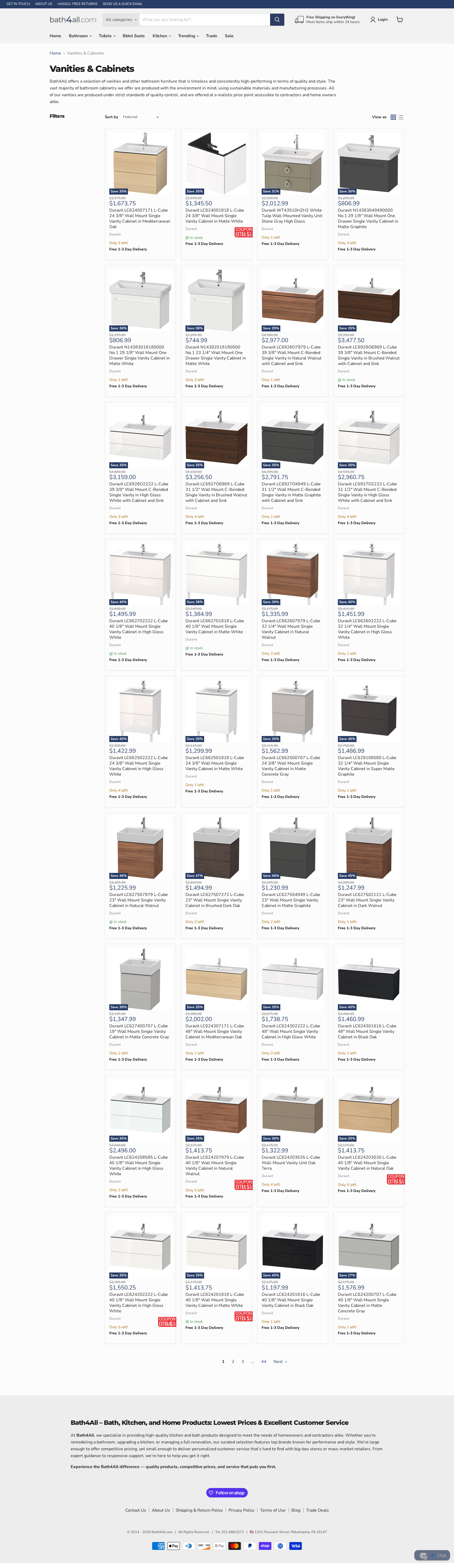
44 (263, 1362)
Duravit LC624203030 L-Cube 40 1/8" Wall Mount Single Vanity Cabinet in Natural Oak (367, 1162)
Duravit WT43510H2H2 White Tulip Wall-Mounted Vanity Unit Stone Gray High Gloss (292, 215)
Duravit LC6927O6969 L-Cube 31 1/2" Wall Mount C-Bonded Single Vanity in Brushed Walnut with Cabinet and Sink (216, 492)
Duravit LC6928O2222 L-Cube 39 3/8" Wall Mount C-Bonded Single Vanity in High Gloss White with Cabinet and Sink (138, 492)
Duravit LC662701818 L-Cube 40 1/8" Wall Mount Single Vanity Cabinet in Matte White (214, 626)
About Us (161, 1510)
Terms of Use (273, 1510)
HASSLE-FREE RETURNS (77, 4)
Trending (187, 36)
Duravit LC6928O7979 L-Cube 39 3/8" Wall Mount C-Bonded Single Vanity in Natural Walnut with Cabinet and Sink (292, 355)
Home (55, 36)
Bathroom (79, 36)
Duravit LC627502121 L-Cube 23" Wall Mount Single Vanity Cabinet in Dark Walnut (367, 900)
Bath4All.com (162, 1532)
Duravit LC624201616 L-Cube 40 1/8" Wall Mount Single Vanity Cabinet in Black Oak (291, 1300)
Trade (211, 36)
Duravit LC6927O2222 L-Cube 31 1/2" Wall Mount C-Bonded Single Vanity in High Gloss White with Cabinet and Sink (367, 492)
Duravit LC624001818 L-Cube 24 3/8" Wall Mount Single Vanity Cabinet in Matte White (214, 215)
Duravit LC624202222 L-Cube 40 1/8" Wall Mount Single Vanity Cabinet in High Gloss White (138, 1303)
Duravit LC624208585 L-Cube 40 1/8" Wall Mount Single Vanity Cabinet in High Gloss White (138, 1165)
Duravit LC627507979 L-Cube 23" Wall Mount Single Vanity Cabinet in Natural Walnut (138, 900)
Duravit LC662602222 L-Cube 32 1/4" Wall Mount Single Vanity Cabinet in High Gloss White (367, 629)
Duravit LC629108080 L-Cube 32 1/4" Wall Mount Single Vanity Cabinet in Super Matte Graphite (367, 766)
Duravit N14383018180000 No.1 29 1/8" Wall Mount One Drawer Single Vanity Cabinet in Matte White (139, 355)
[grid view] (393, 117)
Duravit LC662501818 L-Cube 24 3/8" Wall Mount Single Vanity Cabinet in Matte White (214, 763)
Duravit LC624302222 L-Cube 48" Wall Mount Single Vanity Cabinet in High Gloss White (291, 1031)
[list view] (400, 117)
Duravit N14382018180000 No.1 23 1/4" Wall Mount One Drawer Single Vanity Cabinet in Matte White (215, 355)
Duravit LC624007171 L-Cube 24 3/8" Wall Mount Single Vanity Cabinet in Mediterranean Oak (139, 218)
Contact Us (135, 1510)
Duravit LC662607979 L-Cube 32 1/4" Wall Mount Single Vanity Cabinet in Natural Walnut (291, 629)
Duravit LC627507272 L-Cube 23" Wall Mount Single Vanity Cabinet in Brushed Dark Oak (214, 900)
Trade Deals (317, 1510)
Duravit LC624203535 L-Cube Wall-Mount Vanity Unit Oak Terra (291, 1162)
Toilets (106, 36)
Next (279, 1362)
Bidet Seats (134, 36)
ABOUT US (43, 4)
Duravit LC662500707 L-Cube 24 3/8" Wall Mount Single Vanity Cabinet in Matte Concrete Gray (291, 766)
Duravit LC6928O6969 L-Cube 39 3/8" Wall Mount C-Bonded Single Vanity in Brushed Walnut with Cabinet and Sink (369, 355)
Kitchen (160, 36)
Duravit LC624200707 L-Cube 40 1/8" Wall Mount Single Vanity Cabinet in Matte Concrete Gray (367, 1303)
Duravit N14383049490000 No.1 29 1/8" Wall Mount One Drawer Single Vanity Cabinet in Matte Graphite (368, 218)
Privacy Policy (241, 1510)
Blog (295, 1510)
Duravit (115, 234)
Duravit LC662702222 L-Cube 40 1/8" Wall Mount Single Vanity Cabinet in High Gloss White (138, 629)
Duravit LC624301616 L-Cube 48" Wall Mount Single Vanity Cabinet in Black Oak (367, 1031)
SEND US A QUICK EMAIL (122, 4)
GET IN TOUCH (18, 4)
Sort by (111, 117)
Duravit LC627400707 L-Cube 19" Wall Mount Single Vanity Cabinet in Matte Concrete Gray (139, 1031)
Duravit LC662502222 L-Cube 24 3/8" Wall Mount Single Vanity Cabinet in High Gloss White (138, 766)
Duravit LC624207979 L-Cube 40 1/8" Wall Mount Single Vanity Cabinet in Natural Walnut (214, 1165)
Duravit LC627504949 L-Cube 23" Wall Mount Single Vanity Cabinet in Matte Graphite (291, 900)
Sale (229, 36)
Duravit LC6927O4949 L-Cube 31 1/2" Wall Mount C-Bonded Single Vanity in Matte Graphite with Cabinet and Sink (291, 492)
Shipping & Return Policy (199, 1510)
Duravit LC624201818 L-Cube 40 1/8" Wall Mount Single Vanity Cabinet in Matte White (214, 1300)
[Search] (277, 20)
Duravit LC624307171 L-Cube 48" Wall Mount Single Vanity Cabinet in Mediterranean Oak (214, 1031)
